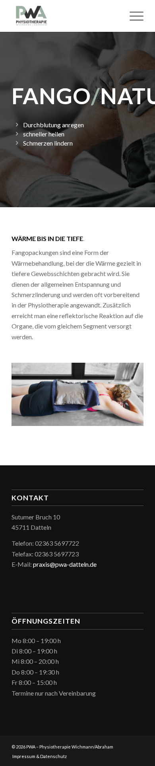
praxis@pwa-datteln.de (65, 564)
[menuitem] (37, 756)
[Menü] (132, 16)
